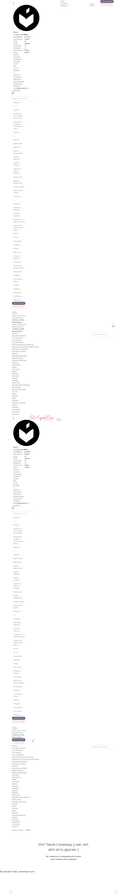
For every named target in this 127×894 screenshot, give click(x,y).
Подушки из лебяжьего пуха (19, 221)
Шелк (14, 398)
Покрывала (17, 241)
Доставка (64, 3)
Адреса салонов (14, 312)
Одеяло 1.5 (17, 147)
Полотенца (17, 262)
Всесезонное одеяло (18, 191)
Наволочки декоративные (18, 267)
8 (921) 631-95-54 (18, 324)
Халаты (14, 371)
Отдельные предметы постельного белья (18, 125)
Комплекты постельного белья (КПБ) (18, 116)
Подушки (18, 196)
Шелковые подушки (17, 209)
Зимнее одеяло (19, 187)
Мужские (15, 376)
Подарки (16, 275)
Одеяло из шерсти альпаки (17, 171)
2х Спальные (16, 340)
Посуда (14, 391)
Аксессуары (17, 272)
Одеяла (17, 132)
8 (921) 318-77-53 (18, 315)
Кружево (16, 245)
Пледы (15, 248)
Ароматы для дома (19, 389)
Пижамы (15, 380)
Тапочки (15, 396)
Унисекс (15, 378)
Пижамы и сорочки (17, 257)
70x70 (15, 237)
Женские (15, 374)
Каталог (17, 102)
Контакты (16, 90)
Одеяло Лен (17, 177)
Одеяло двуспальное (18, 152)
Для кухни (17, 252)
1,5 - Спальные (17, 338)
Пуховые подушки (16, 215)
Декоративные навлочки (21, 385)
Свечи (14, 394)
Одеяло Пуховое (16, 164)
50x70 (15, 234)
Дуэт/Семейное (17, 342)
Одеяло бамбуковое (17, 182)
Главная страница (18, 830)
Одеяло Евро (18, 143)
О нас (63, 1)
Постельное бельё (17, 280)
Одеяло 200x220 (16, 158)
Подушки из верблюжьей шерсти (18, 227)
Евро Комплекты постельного (23, 344)
